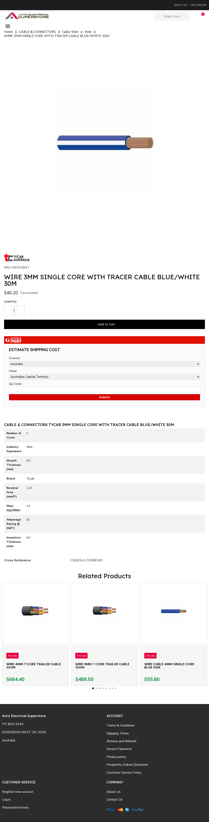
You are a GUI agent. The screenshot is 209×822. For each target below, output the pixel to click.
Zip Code (15, 384)
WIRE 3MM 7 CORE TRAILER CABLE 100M (102, 666)
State (13, 371)
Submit (104, 397)
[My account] (194, 16)
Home (8, 32)
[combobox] (173, 16)
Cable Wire (70, 32)
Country (14, 358)
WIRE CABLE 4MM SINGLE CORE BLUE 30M (169, 666)
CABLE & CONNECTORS (37, 32)
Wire (88, 32)
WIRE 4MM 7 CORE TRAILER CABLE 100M (33, 666)
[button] (201, 16)
